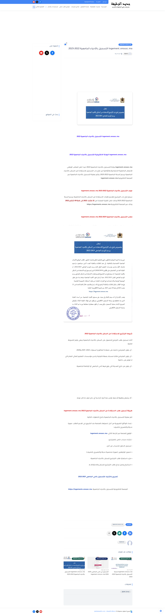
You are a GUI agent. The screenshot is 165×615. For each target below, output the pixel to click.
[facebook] (40, 2)
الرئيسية (104, 7)
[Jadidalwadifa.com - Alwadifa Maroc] (121, 5)
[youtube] (34, 2)
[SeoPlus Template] (131, 611)
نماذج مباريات (75, 7)
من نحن (104, 1)
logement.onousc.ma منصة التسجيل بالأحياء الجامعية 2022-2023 (122, 574)
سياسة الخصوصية (89, 1)
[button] (124, 533)
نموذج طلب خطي (64, 7)
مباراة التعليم (85, 7)
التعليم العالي (40, 7)
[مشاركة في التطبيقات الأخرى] (109, 533)
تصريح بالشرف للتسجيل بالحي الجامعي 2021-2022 (98, 477)
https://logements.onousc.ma (80, 489)
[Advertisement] (82, 27)
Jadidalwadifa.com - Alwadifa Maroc (105, 611)
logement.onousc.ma (125, 44)
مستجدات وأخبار (53, 7)
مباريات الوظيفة (95, 7)
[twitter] (37, 2)
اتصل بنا (98, 1)
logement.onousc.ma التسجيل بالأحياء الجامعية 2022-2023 (75, 573)
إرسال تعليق (125, 591)
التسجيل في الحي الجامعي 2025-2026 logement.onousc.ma (98, 573)
